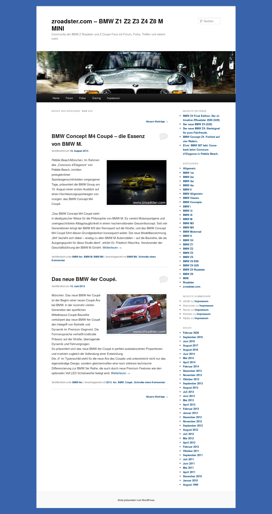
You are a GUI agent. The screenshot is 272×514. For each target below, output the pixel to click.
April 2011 (189, 472)
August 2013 (190, 387)
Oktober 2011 (191, 451)
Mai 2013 (188, 400)
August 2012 (190, 430)
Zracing (96, 98)
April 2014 (189, 362)
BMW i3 (187, 210)
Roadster (188, 282)
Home (56, 98)
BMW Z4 (188, 257)
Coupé (128, 382)
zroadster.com (192, 286)
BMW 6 (187, 189)
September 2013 (193, 383)
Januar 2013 (190, 413)
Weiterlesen (112, 247)
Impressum (113, 98)
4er (115, 382)
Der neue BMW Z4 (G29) (197, 124)
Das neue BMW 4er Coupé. (84, 279)
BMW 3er (188, 181)
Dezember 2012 (192, 417)
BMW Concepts (192, 202)
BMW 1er (188, 173)
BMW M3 (188, 223)
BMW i (187, 206)
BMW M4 (99, 256)
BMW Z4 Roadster (194, 269)
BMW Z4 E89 (191, 261)
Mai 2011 (188, 467)
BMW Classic (191, 198)
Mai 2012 (188, 438)
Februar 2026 (191, 332)
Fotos (82, 98)
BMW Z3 (188, 253)
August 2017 (190, 345)
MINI (186, 278)
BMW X (187, 236)
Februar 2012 (191, 447)
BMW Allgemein (193, 193)
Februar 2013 (191, 409)
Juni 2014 (189, 354)
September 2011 (193, 455)
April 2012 (189, 442)
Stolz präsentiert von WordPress (136, 500)
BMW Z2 (188, 248)
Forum (69, 98)
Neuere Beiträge (157, 121)
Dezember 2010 (192, 476)
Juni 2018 (189, 341)
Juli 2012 (188, 434)
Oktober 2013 (191, 379)
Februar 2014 (191, 366)
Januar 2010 (190, 480)
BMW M (88, 256)
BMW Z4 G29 (191, 265)
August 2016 (190, 349)
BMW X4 (188, 240)
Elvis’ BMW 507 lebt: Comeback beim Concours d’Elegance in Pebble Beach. (200, 149)
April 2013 (189, 404)
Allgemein (189, 168)
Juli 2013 (188, 392)
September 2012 (193, 425)
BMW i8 (187, 215)
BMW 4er (77, 256)
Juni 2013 (189, 396)
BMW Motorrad (192, 231)
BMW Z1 (188, 244)
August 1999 (190, 484)
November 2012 (192, 421)
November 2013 (192, 375)
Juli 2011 (188, 459)
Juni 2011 (189, 463)
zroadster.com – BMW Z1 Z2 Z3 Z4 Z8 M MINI (107, 24)
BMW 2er (188, 177)
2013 (109, 382)
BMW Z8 (188, 274)
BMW (121, 382)
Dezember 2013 (192, 371)
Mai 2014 (188, 358)
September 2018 (193, 337)
